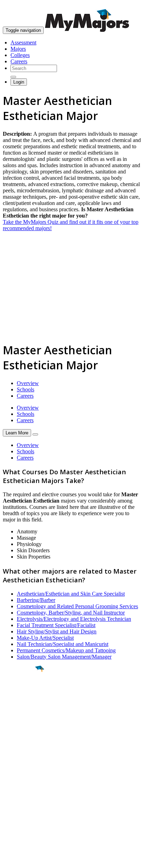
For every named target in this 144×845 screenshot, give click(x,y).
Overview (28, 383)
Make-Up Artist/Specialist (45, 638)
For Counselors (20, 769)
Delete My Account (24, 788)
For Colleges (17, 776)
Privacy (28, 836)
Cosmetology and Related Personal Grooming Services (77, 606)
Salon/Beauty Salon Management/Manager (64, 657)
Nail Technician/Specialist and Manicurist (62, 644)
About (11, 749)
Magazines (15, 782)
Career (20, 723)
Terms (9, 836)
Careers (18, 61)
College (21, 707)
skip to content (127, 5)
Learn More (17, 432)
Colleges (20, 55)
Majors (18, 49)
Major (19, 692)
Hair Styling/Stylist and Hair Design (56, 631)
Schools (25, 389)
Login (18, 82)
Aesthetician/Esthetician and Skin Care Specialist (71, 594)
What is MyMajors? (24, 763)
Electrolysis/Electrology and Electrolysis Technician (74, 619)
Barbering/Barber (36, 600)
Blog (8, 794)
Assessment (23, 42)
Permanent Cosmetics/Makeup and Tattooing (66, 650)
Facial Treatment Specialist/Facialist (56, 625)
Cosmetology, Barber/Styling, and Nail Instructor (71, 613)
